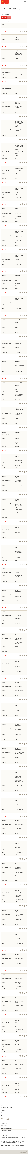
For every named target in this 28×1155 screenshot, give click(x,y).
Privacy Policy (4, 1114)
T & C (2, 1112)
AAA (2, 1105)
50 (26, 21)
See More (4, 31)
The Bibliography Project (6, 1107)
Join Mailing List (4, 1115)
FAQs (2, 1109)
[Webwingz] (23, 1151)
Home (2, 1103)
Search (4, 17)
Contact (2, 1110)
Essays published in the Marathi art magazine (12, 1145)
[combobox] (22, 10)
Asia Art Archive (11, 1151)
